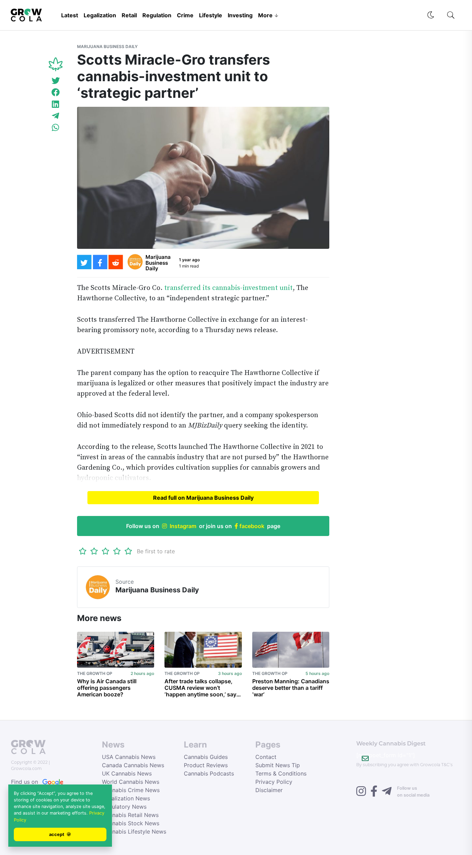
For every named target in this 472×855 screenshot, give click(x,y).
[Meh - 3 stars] (105, 551)
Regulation (156, 15)
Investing (240, 15)
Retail (129, 15)
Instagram (183, 526)
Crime (185, 15)
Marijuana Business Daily (107, 46)
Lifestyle (210, 15)
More (265, 15)
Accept (57, 834)
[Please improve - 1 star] (82, 551)
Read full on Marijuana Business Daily (203, 497)
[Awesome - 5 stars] (128, 551)
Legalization (100, 15)
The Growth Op (94, 673)
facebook (251, 526)
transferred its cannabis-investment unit (228, 288)
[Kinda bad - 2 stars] (94, 551)
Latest (69, 15)
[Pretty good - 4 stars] (117, 551)
